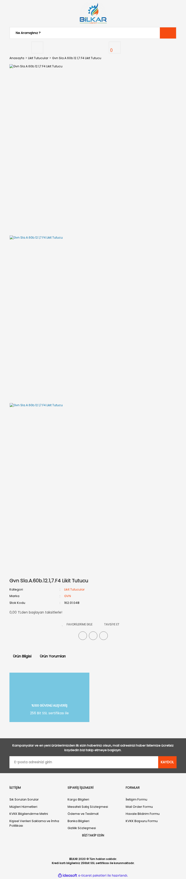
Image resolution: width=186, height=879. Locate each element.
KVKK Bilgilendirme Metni (28, 813)
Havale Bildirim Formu (143, 813)
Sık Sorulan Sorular (24, 799)
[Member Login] (37, 47)
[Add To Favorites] (77, 624)
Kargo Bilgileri (78, 799)
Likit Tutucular (74, 589)
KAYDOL (167, 762)
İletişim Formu (136, 799)
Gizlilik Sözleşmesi (82, 828)
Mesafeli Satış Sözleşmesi (88, 806)
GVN (67, 596)
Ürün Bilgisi (22, 656)
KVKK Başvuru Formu (142, 821)
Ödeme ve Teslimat (83, 813)
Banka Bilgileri (78, 821)
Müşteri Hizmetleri (23, 806)
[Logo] (93, 13)
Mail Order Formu (139, 806)
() (111, 50)
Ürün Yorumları (53, 656)
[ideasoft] (67, 875)
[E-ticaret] (92, 875)
